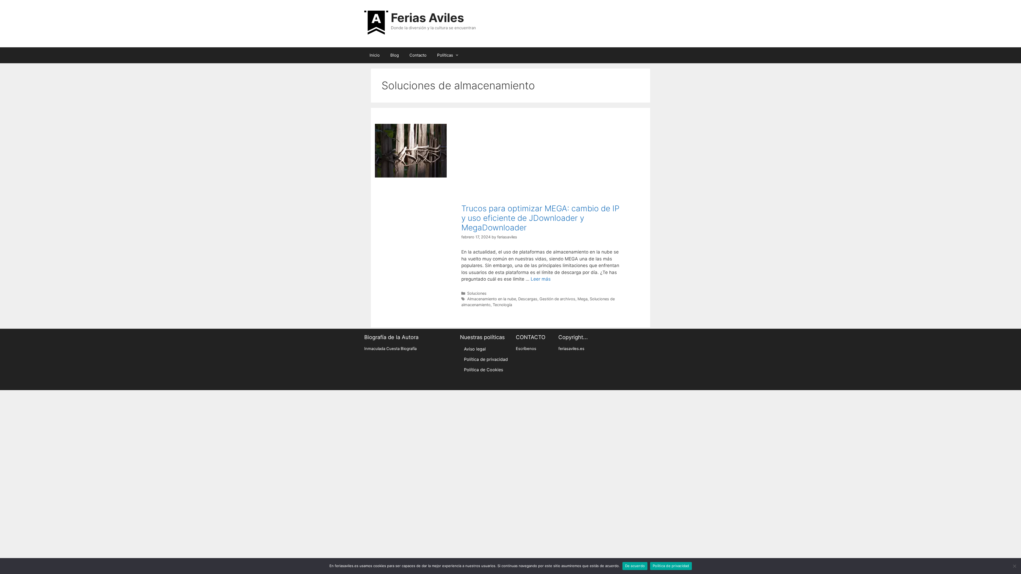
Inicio (375, 55)
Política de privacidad (486, 359)
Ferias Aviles (427, 17)
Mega (583, 299)
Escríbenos (526, 348)
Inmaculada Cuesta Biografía (390, 348)
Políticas (445, 55)
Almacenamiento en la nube (491, 299)
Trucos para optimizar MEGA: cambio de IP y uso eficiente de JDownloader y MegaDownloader (540, 218)
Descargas (527, 299)
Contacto (417, 55)
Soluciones (477, 293)
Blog (394, 55)
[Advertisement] (541, 163)
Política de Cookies (483, 369)
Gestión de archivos (557, 299)
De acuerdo (635, 566)
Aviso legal (475, 349)
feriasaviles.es (571, 348)
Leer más (541, 279)
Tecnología (502, 304)
